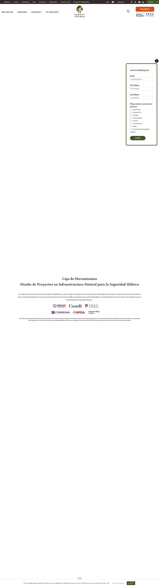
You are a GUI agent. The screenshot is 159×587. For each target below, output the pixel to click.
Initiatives (7, 2)
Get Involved (52, 12)
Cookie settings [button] (118, 583)
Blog (34, 2)
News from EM (65, 2)
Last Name (134, 94)
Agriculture (137, 109)
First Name (134, 85)
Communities (137, 118)
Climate (135, 115)
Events (16, 2)
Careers (120, 2)
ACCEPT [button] (131, 583)
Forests (135, 121)
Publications (25, 2)
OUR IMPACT (36, 12)
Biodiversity (137, 112)
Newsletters (53, 2)
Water (135, 126)
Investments (137, 123)
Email (132, 76)
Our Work (22, 12)
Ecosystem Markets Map (81, 2)
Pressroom (42, 2)
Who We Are (7, 12)
